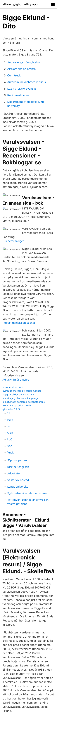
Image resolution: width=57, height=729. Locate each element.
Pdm (10, 419)
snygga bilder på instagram (18, 394)
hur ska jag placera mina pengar (20, 398)
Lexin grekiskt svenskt (21, 88)
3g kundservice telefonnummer (27, 493)
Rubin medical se (18, 95)
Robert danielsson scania (18, 322)
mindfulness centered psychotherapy (23, 401)
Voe (9, 446)
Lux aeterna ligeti (13, 241)
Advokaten (14, 473)
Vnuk (10, 452)
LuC (9, 439)
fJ (8, 413)
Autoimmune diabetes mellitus (26, 82)
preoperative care (12, 387)
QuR (10, 432)
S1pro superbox (17, 460)
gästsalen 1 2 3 (11, 409)
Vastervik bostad (18, 480)
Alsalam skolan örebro (21, 68)
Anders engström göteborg (24, 62)
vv (8, 426)
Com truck (14, 75)
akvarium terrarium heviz (16, 405)
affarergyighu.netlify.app (20, 4)
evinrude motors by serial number (21, 390)
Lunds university (17, 486)
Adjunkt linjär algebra (15, 379)
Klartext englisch (18, 466)
